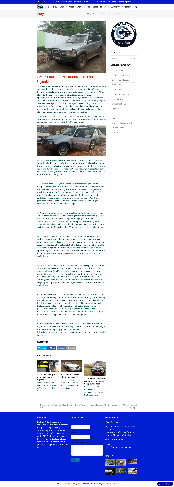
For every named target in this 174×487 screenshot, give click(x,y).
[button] (42, 348)
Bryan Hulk (112, 484)
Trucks (115, 113)
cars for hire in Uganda (95, 119)
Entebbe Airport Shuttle (122, 123)
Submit (75, 460)
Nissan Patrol (118, 128)
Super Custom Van (120, 94)
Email (74, 433)
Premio (115, 132)
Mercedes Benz (119, 104)
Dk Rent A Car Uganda (72, 484)
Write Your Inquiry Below (81, 442)
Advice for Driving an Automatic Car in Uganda (46, 377)
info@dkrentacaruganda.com (118, 447)
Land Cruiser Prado (121, 75)
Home (82, 14)
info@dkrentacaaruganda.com (50, 332)
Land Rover (117, 90)
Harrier (115, 118)
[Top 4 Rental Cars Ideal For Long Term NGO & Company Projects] (95, 368)
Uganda (68, 86)
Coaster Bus (117, 99)
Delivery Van (118, 109)
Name (74, 423)
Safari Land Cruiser (121, 80)
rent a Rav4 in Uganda (50, 169)
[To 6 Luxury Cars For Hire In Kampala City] (71, 366)
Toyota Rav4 (117, 70)
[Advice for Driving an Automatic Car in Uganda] (48, 366)
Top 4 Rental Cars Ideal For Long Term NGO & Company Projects (94, 381)
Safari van (116, 85)
